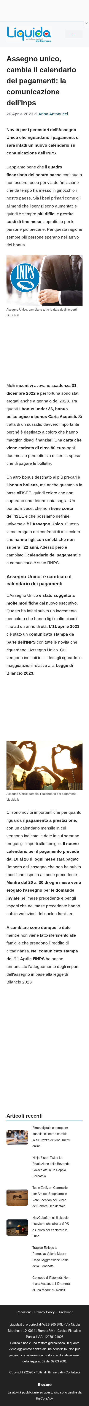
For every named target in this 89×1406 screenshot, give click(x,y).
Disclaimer (65, 1312)
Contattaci (72, 1372)
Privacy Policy (44, 1312)
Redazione (24, 1312)
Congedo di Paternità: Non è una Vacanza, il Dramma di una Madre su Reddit (51, 1284)
